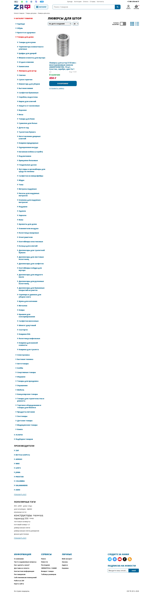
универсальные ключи (22, 528)
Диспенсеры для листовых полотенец (31, 258)
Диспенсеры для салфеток (31, 263)
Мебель (20, 390)
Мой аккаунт (67, 559)
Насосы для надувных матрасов (29, 194)
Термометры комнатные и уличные (31, 48)
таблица (132, 24)
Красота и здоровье (26, 32)
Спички (22, 75)
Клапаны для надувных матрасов (30, 201)
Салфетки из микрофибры (31, 176)
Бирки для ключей (27, 101)
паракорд (38, 515)
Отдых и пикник (26, 62)
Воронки (23, 110)
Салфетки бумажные (28, 93)
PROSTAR (20, 477)
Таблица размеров (48, 574)
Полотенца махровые (29, 233)
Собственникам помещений (25, 577)
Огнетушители (26, 237)
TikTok (125, 559)
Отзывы (92, 1)
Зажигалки (24, 66)
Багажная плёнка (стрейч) (31, 152)
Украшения (22, 385)
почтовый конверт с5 (22, 525)
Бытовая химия (26, 88)
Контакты (100, 1)
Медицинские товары (27, 425)
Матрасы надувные (28, 189)
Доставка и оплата (21, 568)
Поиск (43, 559)
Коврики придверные (28, 143)
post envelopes (20, 509)
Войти (128, 8)
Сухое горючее (25, 79)
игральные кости (20, 512)
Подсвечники (25, 156)
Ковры (22, 310)
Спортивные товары (26, 372)
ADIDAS (19, 459)
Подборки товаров (24, 439)
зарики (29, 509)
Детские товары (24, 420)
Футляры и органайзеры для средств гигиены (32, 170)
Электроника (23, 355)
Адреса (65, 565)
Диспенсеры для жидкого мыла (31, 275)
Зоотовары (22, 416)
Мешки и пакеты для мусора (32, 58)
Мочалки (23, 305)
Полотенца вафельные (29, 338)
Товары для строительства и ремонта (30, 399)
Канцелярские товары (27, 394)
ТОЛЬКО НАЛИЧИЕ (123, 24)
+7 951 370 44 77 (133, 1)
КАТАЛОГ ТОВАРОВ (19, 13)
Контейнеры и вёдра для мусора (30, 269)
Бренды (70, 1)
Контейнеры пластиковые (31, 241)
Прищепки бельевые (28, 160)
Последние (45, 565)
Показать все (20, 494)
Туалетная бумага (27, 132)
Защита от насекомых (29, 106)
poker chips (27, 506)
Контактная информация (24, 571)
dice (15, 506)
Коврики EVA (24, 334)
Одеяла (22, 211)
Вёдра (21, 180)
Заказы (65, 562)
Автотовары (23, 363)
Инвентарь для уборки (29, 84)
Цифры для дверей (27, 53)
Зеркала (22, 215)
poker (20, 506)
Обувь (20, 28)
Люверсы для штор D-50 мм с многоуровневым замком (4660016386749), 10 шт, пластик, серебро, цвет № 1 (62, 66)
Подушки (23, 206)
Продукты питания (26, 412)
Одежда (21, 24)
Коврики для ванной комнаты (28, 344)
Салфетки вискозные (29, 321)
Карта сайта (19, 584)
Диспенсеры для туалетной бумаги (32, 251)
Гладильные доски (28, 165)
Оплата (85, 1)
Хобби (20, 368)
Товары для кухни (27, 42)
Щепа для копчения (28, 301)
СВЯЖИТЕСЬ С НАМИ (49, 568)
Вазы (21, 220)
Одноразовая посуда (28, 147)
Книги (20, 429)
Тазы (21, 184)
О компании (19, 559)
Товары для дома (31, 13)
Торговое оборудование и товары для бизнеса (29, 406)
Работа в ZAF (19, 581)
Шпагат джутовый (27, 325)
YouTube (120, 559)
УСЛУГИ (19, 435)
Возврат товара (47, 571)
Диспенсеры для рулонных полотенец (31, 282)
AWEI (18, 490)
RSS (130, 559)
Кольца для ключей (28, 246)
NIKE (18, 463)
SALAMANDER (21, 485)
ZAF (17, 450)
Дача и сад (24, 127)
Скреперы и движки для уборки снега (30, 295)
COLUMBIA (20, 481)
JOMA (18, 472)
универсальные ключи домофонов (26, 531)
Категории (77, 1)
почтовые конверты (22, 521)
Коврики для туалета (29, 349)
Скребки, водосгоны (28, 97)
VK (115, 559)
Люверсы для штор (27, 71)
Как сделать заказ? (22, 565)
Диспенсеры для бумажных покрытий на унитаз (31, 289)
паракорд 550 (21, 518)
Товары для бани (27, 119)
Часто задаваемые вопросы (25, 562)
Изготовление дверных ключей (29, 137)
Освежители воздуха (28, 228)
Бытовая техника (25, 359)
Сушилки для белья (28, 123)
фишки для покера (21, 534)
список (137, 24)
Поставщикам (19, 574)
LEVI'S (18, 468)
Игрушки (21, 377)
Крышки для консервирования (27, 315)
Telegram (110, 559)
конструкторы (23, 515)
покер (31, 518)
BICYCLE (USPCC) (23, 455)
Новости (44, 562)
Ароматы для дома (28, 224)
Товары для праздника (27, 381)
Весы (21, 114)
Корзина (65, 568)
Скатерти (23, 330)
